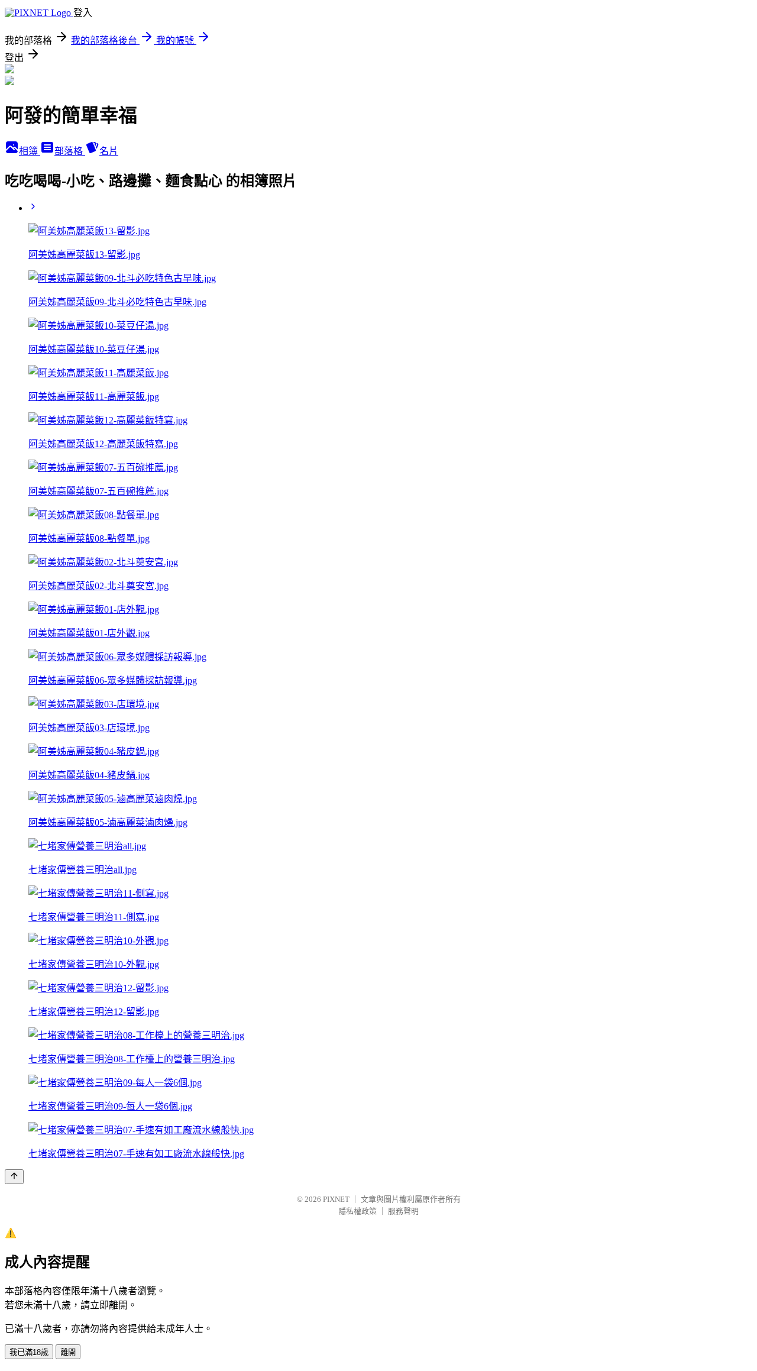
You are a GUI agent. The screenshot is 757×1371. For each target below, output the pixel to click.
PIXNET (336, 1199)
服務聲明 (403, 1211)
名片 (108, 151)
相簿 (29, 151)
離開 (68, 1352)
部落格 (69, 151)
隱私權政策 (357, 1211)
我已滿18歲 (28, 1352)
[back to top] (14, 1176)
